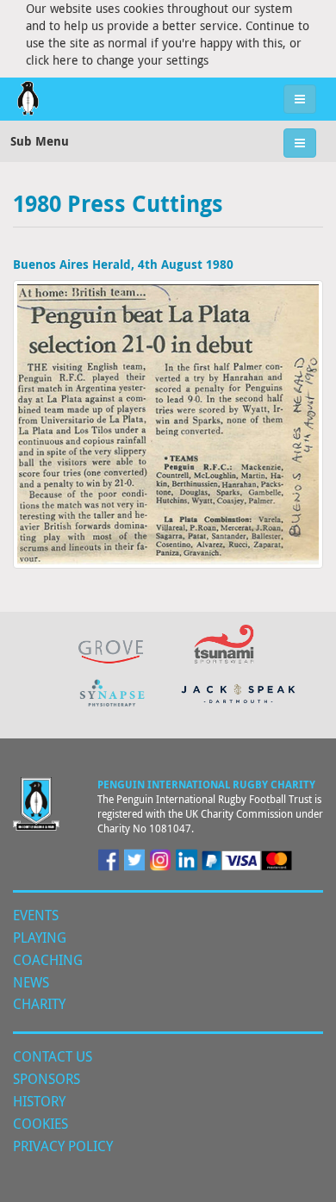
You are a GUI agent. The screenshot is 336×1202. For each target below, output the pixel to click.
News (31, 982)
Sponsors (46, 1078)
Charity (39, 1003)
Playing (39, 937)
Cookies (40, 1123)
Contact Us (52, 1056)
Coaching (48, 959)
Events (36, 915)
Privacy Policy (63, 1146)
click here (52, 60)
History (39, 1101)
